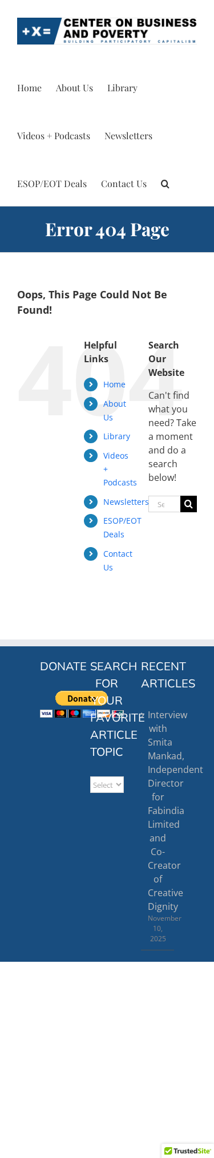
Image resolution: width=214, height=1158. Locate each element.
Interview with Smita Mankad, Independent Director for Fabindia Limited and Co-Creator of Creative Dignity (158, 810)
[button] (165, 182)
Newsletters (126, 501)
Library (116, 436)
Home (114, 384)
